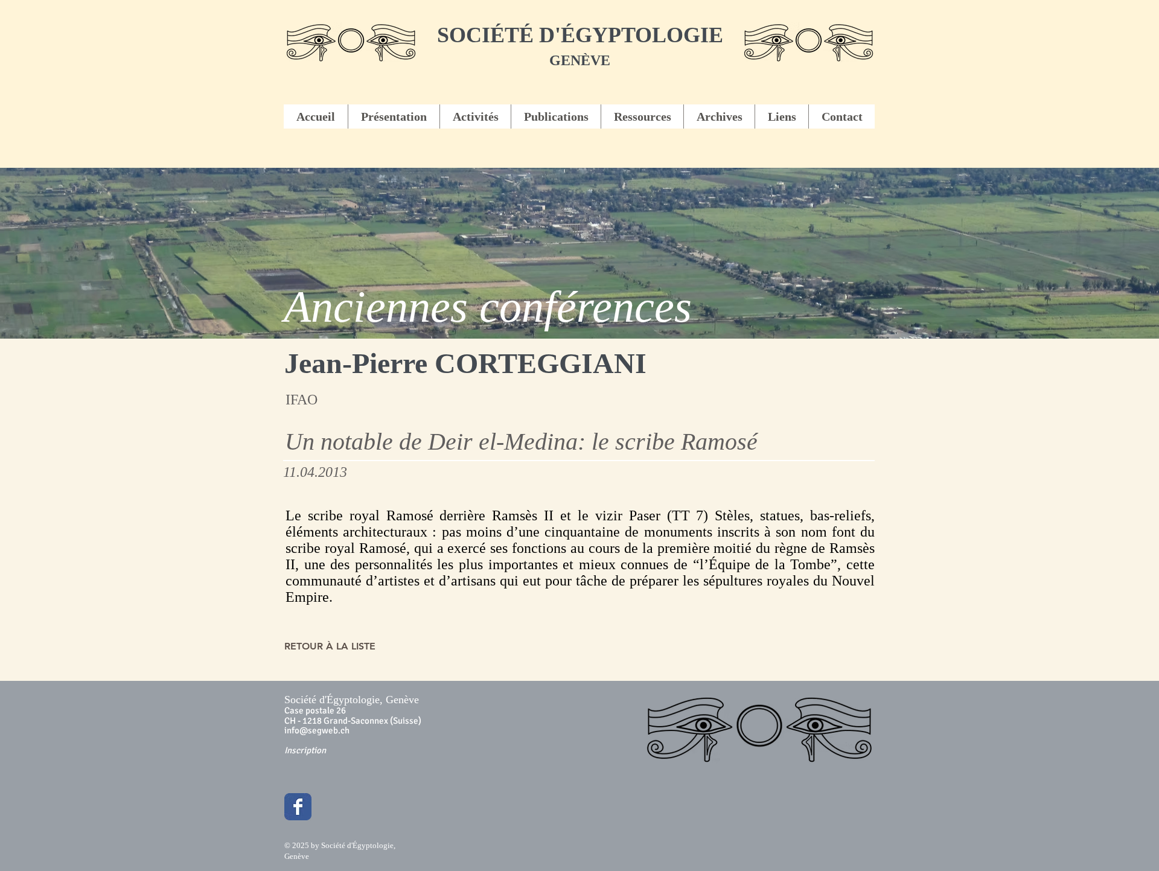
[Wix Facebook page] (297, 806)
